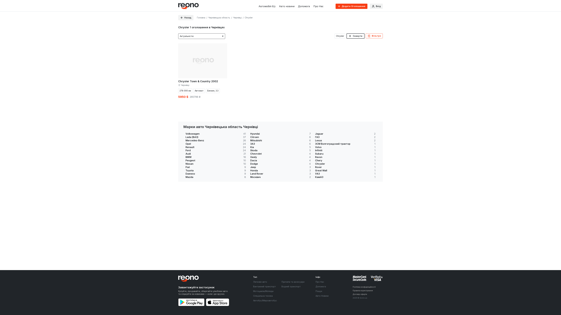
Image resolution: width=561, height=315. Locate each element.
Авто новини (287, 6)
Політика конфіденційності (364, 287)
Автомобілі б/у (267, 6)
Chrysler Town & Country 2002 (198, 81)
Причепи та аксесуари (293, 282)
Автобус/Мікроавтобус (265, 300)
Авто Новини (322, 296)
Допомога (304, 6)
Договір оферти (360, 294)
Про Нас (318, 6)
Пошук (319, 291)
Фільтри (376, 36)
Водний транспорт (291, 286)
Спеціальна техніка (263, 296)
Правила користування (363, 290)
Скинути (357, 36)
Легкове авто (260, 282)
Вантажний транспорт (264, 286)
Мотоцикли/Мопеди (263, 291)
